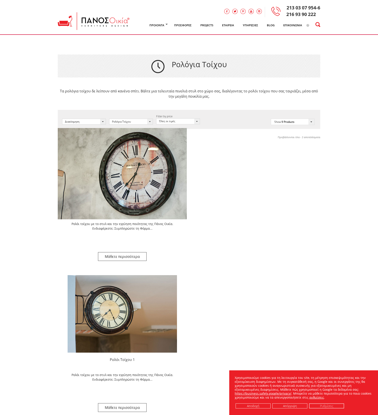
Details (122, 256)
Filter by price (164, 116)
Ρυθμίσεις (326, 406)
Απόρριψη (290, 406)
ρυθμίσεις (316, 397)
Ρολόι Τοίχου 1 (122, 359)
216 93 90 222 (301, 14)
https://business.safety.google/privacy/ (263, 393)
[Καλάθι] (313, 25)
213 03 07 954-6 (303, 8)
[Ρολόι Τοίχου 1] (122, 313)
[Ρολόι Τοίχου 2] (122, 174)
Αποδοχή (253, 406)
